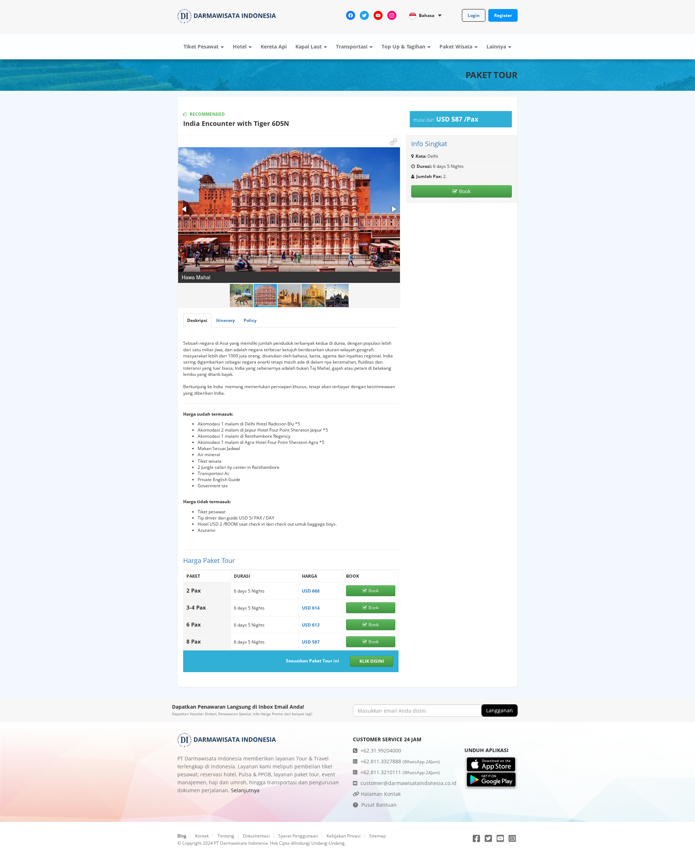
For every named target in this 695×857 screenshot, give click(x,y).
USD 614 (311, 608)
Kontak (202, 836)
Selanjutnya (245, 790)
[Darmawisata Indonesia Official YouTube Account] (378, 15)
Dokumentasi (256, 836)
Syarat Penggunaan (298, 836)
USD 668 (311, 591)
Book (465, 191)
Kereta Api (274, 46)
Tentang (226, 836)
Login (474, 15)
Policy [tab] (250, 320)
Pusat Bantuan (378, 804)
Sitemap (377, 836)
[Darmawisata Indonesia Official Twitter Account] (364, 15)
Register (503, 15)
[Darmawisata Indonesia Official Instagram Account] (392, 15)
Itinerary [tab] (225, 320)
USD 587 (311, 642)
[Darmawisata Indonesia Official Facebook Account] (350, 15)
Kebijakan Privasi (344, 836)
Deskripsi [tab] (197, 320)
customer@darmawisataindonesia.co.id (407, 783)
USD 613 (311, 625)
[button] (393, 142)
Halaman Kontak (380, 793)
